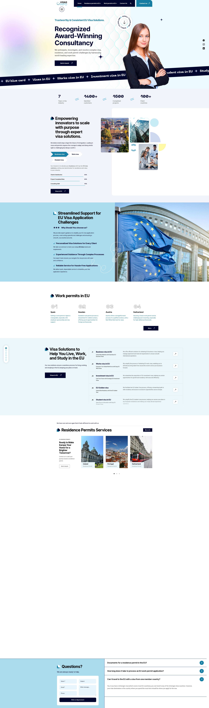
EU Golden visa (102, 388)
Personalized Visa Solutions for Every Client (76, 243)
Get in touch (64, 466)
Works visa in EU (103, 364)
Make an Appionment (77, 700)
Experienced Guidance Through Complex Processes (80, 254)
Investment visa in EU (105, 376)
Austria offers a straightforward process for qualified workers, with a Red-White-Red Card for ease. (117, 318)
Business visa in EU (104, 352)
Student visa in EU (103, 400)
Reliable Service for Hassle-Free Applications (77, 265)
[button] (114, 473)
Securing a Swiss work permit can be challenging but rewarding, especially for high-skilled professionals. (144, 318)
